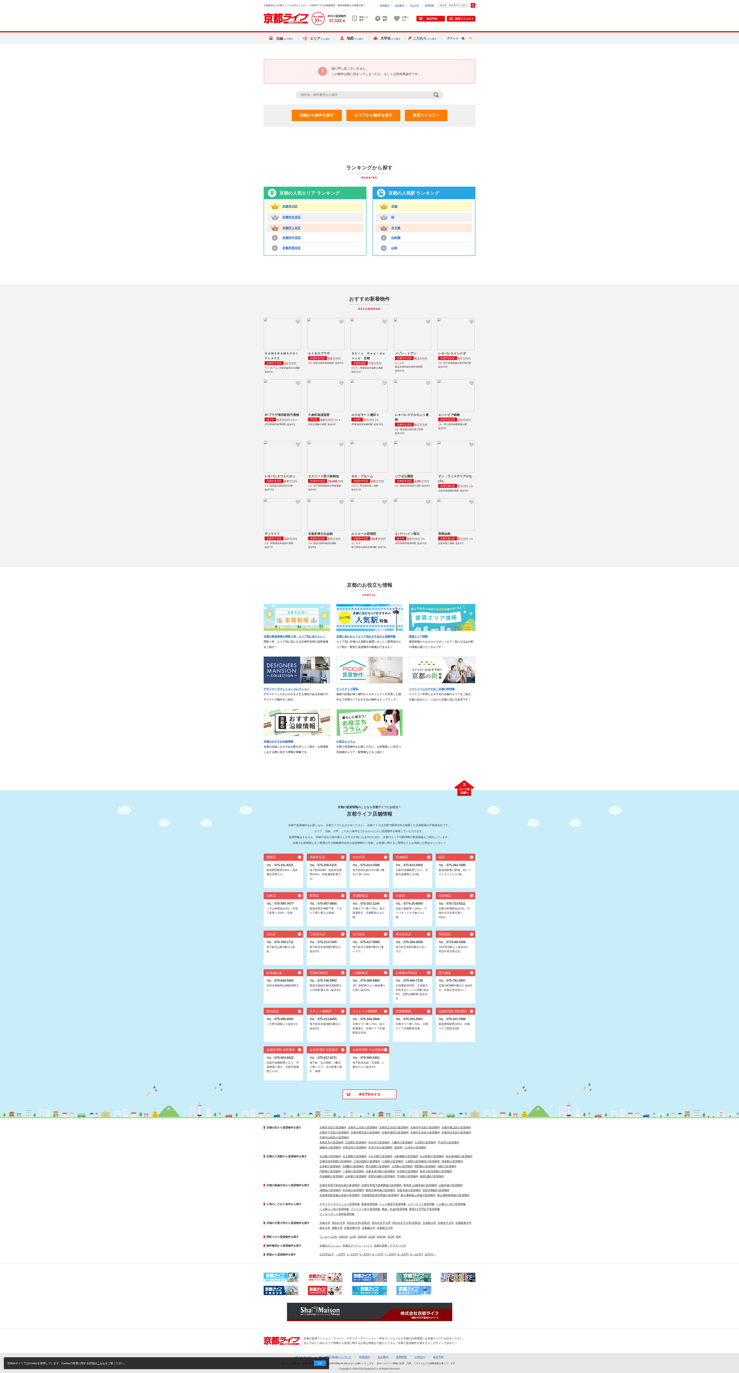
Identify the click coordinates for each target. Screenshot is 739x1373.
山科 (394, 248)
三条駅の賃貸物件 (392, 1161)
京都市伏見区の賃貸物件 (456, 1132)
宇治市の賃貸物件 (448, 1142)
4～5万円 (352, 1254)
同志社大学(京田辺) (358, 1222)
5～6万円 (365, 1254)
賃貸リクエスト (464, 18)
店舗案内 (384, 5)
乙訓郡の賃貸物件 (356, 1142)
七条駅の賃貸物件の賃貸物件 (422, 1161)
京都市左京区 (291, 217)
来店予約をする (369, 1094)
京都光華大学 (352, 1227)
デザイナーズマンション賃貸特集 (339, 1204)
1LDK (352, 1236)
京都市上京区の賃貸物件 (363, 1127)
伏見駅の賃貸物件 (407, 1171)
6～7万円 (377, 1254)
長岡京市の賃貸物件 (331, 1142)
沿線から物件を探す (316, 115)
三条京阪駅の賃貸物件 (366, 1161)
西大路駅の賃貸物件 (378, 1166)
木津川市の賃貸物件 (380, 1147)
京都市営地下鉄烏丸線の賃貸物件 (339, 1185)
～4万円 (340, 1254)
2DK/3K (362, 1236)
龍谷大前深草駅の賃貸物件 (436, 1171)
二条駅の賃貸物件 (353, 1171)
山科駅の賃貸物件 (356, 1176)
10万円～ (430, 1254)
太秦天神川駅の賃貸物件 (380, 1171)
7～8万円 (390, 1254)
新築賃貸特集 (369, 1204)
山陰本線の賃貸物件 (451, 1185)
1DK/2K (343, 1236)
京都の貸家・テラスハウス (390, 1245)
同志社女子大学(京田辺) (406, 1222)
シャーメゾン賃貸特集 (421, 1204)
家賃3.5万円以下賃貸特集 (424, 1209)
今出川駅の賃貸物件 (380, 1156)
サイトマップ (303, 1357)
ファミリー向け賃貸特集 (365, 1209)
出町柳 (395, 237)
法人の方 (414, 5)
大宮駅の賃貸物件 (402, 1166)
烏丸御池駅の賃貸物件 (459, 1156)
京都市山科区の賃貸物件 (334, 1137)
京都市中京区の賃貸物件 (425, 1127)
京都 (394, 206)
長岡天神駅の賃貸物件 (381, 1176)
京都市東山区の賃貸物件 (456, 1127)
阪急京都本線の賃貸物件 (380, 1190)
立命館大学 (429, 1222)
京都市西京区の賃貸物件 (365, 1132)
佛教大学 (337, 1227)
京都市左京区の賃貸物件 (394, 1127)
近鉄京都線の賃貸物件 (436, 1190)
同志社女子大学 (381, 1222)
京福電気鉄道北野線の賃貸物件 (380, 1195)
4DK (398, 1236)
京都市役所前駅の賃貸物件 (335, 1161)
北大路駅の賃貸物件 (355, 1156)
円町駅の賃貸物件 (330, 1171)
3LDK (390, 1236)
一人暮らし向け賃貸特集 (451, 1204)
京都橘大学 (368, 1227)
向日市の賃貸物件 (379, 1142)
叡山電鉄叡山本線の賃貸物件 (418, 1195)
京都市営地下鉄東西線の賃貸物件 (381, 1185)
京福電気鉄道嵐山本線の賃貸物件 (339, 1195)
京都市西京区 (291, 248)
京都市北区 (290, 206)
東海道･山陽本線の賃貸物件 (420, 1185)
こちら (101, 1363)
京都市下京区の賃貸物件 (334, 1132)
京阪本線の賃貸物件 (409, 1190)
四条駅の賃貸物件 (452, 1161)
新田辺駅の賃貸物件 (432, 1176)
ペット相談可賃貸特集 (392, 1204)
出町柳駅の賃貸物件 (406, 1156)
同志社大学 (338, 1222)
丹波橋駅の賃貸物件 (331, 1176)
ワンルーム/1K (328, 1236)
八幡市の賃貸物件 (402, 1142)
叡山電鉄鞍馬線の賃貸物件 (453, 1195)
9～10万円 (416, 1254)
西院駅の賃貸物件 (425, 1166)
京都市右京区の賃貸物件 (425, 1132)
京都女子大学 (446, 1222)
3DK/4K (381, 1236)
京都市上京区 (291, 228)
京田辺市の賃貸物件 (355, 1147)
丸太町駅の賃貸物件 (432, 1156)
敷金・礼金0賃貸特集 (395, 1209)
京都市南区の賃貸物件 (395, 1132)
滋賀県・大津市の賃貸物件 (410, 1147)
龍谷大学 (324, 1227)
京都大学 (324, 1222)
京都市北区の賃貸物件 (332, 1127)
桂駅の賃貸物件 (447, 1166)
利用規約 (364, 1357)
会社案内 (399, 5)
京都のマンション (330, 1245)
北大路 (395, 228)
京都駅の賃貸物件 (353, 1166)
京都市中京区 (291, 237)
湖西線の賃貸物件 (330, 1190)
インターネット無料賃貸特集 (336, 1214)
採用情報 (429, 5)
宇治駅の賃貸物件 (407, 1176)
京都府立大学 (385, 1227)
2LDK (371, 1236)
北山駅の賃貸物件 (330, 1156)
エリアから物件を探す (373, 115)
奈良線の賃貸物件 (353, 1190)
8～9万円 (403, 1254)
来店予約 (431, 18)
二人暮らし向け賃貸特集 (334, 1209)
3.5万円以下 (326, 1254)
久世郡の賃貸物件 (425, 1142)
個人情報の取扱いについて (335, 1357)
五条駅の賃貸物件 (330, 1166)
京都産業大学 (463, 1222)
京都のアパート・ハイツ (357, 1245)
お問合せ (420, 1357)
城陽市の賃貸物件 (330, 1147)
